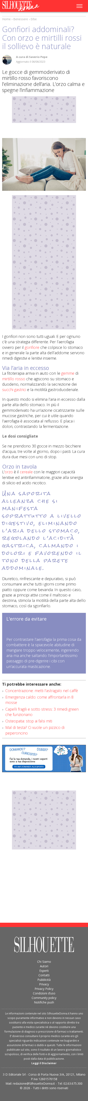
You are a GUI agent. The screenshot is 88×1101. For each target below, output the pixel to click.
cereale (26, 471)
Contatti (44, 975)
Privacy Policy (44, 989)
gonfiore (32, 347)
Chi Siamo (44, 962)
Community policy (44, 998)
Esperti (44, 971)
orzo (9, 471)
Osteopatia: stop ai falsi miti (28, 721)
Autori (44, 966)
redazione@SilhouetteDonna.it (34, 1083)
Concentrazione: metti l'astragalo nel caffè (41, 690)
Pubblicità (44, 980)
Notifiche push (44, 1002)
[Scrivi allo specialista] (44, 758)
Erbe (34, 19)
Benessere (20, 19)
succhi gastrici (14, 389)
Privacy (44, 984)
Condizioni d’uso (44, 993)
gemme (67, 373)
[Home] (26, 6)
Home (6, 19)
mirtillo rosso (13, 378)
